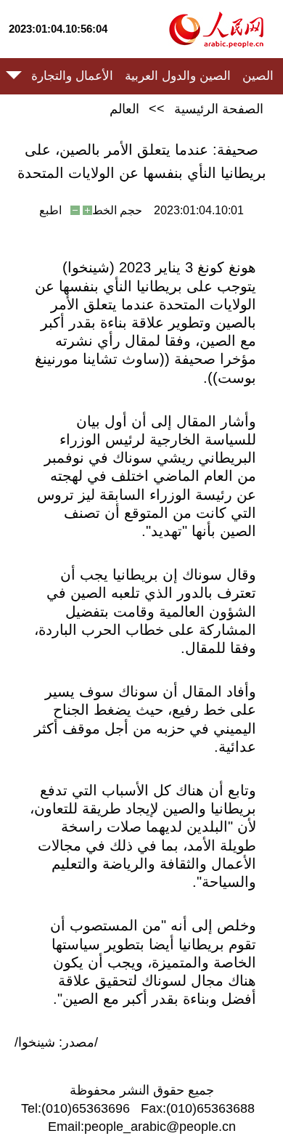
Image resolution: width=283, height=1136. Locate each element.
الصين (258, 76)
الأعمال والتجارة (72, 76)
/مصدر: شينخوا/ (56, 1042)
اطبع (50, 210)
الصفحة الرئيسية (218, 109)
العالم (124, 109)
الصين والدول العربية (178, 76)
